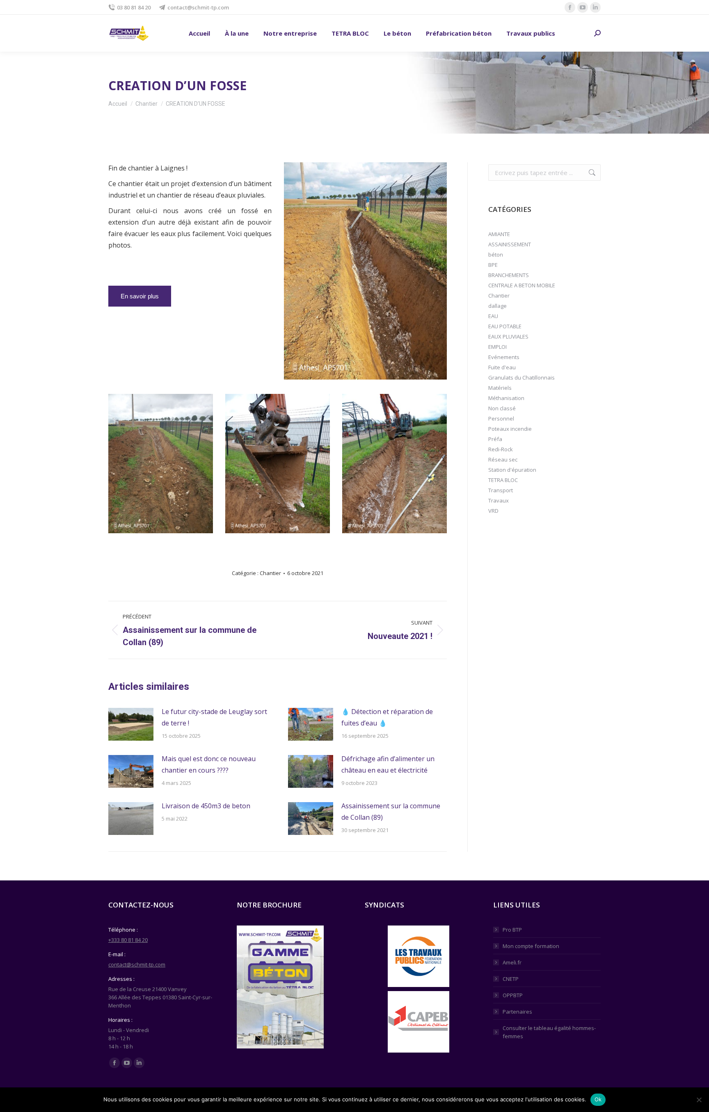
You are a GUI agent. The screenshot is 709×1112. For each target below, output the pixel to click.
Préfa (495, 439)
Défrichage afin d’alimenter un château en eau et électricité (388, 764)
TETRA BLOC (503, 480)
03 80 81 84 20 (134, 7)
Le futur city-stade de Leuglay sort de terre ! (214, 717)
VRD (493, 510)
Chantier (270, 573)
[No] (699, 1100)
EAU (493, 316)
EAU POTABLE (504, 326)
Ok (598, 1099)
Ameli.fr (512, 962)
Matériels (500, 387)
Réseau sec (502, 459)
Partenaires (517, 1011)
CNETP (511, 978)
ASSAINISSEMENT (509, 244)
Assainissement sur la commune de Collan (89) (390, 811)
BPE (493, 264)
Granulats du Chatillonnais (521, 377)
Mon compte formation (531, 946)
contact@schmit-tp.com (198, 7)
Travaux (498, 500)
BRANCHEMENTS (508, 275)
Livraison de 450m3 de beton (206, 805)
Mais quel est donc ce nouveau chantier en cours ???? (209, 764)
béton (495, 254)
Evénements (503, 357)
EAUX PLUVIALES (508, 336)
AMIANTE (499, 234)
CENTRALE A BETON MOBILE (521, 285)
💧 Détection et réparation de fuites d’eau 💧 (387, 717)
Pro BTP (512, 929)
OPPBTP (513, 995)
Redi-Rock (500, 449)
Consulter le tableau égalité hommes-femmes (549, 1032)
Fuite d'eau (502, 367)
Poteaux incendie (510, 428)
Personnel (501, 418)
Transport (500, 490)
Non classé (502, 408)
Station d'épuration (512, 469)
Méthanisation (506, 398)
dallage (497, 305)
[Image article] (130, 724)
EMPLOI (497, 346)
